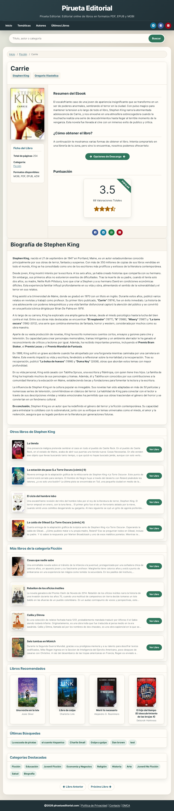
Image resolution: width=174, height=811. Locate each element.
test (132, 742)
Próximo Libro (99, 786)
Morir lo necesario (106, 710)
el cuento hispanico (53, 742)
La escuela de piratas (24, 742)
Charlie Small (77, 742)
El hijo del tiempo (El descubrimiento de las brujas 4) (146, 713)
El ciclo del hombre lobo (41, 496)
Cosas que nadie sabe (40, 560)
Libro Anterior (74, 786)
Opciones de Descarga (107, 156)
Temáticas (24, 25)
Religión (102, 766)
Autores (41, 25)
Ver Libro (154, 449)
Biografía (29, 773)
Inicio (8, 25)
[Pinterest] (168, 26)
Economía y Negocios (79, 766)
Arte (129, 766)
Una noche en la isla (27, 710)
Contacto (114, 805)
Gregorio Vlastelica (46, 75)
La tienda (33, 443)
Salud (15, 773)
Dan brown (118, 742)
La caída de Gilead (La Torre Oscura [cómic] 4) (56, 522)
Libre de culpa (67, 710)
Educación (32, 766)
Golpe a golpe (99, 742)
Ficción (23, 54)
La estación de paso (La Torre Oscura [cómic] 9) (56, 469)
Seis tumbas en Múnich (41, 641)
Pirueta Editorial (87, 8)
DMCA (126, 805)
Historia (116, 766)
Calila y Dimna (36, 615)
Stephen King (21, 75)
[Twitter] (153, 26)
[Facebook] (161, 26)
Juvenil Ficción (52, 766)
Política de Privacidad (94, 805)
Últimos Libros (60, 25)
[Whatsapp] (111, 232)
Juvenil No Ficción (147, 766)
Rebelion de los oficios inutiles (45, 588)
